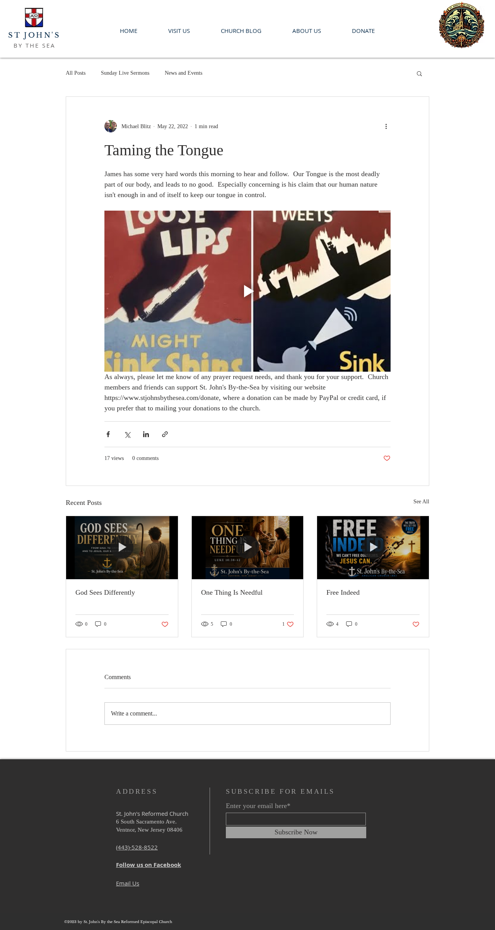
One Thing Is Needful (232, 592)
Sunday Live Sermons (125, 73)
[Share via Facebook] (108, 434)
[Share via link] (165, 434)
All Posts (75, 73)
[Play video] (247, 291)
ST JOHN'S (34, 35)
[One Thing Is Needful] (248, 547)
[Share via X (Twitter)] (127, 434)
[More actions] (386, 126)
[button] (419, 73)
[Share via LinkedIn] (146, 434)
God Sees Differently (105, 592)
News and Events (183, 73)
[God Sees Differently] (122, 547)
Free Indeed (343, 592)
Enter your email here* (258, 805)
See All (421, 501)
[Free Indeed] (373, 547)
